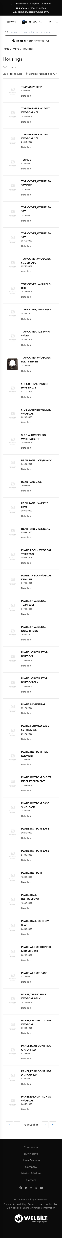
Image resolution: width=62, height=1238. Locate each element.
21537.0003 (26, 686)
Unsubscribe (50, 1204)
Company (31, 1166)
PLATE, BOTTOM (31, 872)
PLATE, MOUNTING (33, 704)
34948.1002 (26, 609)
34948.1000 (26, 634)
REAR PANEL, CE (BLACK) (36, 460)
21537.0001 (26, 660)
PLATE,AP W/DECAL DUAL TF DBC (33, 628)
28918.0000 (26, 511)
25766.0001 (26, 291)
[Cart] (56, 22)
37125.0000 (26, 976)
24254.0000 (26, 142)
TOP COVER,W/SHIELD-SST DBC (36, 183)
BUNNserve (31, 1153)
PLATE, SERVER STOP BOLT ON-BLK (34, 680)
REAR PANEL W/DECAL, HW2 (35, 505)
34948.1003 (26, 557)
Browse (11, 22)
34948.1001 (26, 583)
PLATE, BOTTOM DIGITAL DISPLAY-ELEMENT (37, 779)
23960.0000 (26, 417)
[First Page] (9, 1124)
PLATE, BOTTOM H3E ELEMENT (34, 753)
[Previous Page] (17, 1124)
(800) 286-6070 (41, 11)
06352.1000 (26, 1104)
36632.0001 (26, 464)
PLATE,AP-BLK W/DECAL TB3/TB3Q (36, 552)
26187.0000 (26, 366)
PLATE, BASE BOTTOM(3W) (30, 896)
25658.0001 (26, 442)
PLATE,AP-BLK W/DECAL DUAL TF (36, 577)
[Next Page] (45, 1124)
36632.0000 (26, 485)
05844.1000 (26, 532)
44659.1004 (26, 392)
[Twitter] (26, 1188)
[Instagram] (31, 1188)
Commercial (31, 1147)
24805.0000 (26, 855)
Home (6, 49)
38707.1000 (26, 314)
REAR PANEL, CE (31, 481)
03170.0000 (26, 708)
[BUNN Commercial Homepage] (32, 22)
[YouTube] (41, 1188)
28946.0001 (26, 955)
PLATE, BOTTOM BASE (35, 828)
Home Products (31, 1160)
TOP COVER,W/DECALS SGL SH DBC (36, 260)
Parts (16, 49)
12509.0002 (26, 785)
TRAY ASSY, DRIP (31, 87)
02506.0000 (26, 163)
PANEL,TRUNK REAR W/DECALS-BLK (33, 996)
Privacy (7, 1204)
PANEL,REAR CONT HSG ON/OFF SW (36, 1047)
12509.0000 (26, 877)
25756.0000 (26, 189)
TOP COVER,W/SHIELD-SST (36, 209)
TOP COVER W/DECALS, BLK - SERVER (36, 359)
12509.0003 (26, 759)
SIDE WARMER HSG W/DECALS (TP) (33, 437)
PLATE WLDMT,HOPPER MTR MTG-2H (36, 948)
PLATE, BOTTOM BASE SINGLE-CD (35, 805)
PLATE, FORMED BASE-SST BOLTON (35, 727)
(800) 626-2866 (38, 8)
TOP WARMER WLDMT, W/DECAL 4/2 (35, 110)
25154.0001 (26, 1002)
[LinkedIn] (36, 1188)
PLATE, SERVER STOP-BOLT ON (34, 654)
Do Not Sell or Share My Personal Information (31, 1207)
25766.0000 (26, 215)
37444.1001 (26, 1028)
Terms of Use (35, 1204)
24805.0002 (26, 811)
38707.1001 (26, 340)
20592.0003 (26, 734)
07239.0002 (26, 1079)
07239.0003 (26, 1053)
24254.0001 (26, 116)
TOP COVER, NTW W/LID (36, 309)
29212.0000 (26, 833)
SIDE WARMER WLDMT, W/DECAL (36, 411)
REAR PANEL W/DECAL (35, 528)
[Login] (49, 22)
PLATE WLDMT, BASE (34, 973)
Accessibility (19, 1204)
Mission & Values (31, 1173)
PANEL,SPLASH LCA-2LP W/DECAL (36, 1022)
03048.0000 (26, 90)
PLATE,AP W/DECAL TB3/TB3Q (33, 602)
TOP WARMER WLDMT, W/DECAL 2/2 (35, 136)
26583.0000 (26, 929)
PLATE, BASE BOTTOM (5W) (35, 922)
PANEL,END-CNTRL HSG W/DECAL (36, 1098)
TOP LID (26, 159)
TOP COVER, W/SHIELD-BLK (36, 286)
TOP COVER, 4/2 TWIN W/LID (35, 333)
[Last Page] (52, 1124)
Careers (31, 1180)
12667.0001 (26, 903)
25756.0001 (26, 266)
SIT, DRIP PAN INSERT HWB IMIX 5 (34, 385)
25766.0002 (26, 241)
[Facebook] (20, 1188)
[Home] (12, 3)
